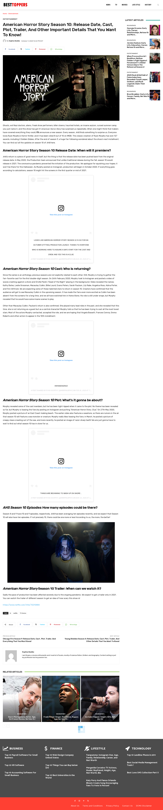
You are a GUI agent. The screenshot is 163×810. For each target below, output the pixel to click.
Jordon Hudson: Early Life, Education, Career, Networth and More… (137, 45)
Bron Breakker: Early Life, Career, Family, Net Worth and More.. (138, 96)
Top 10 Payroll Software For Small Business (21, 756)
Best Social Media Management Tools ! (142, 764)
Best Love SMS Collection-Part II (143, 772)
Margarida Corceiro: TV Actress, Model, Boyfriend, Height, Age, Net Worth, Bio (101, 770)
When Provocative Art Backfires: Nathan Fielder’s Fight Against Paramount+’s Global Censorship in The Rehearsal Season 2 (137, 61)
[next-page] (8, 725)
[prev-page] (4, 725)
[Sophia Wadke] (5, 40)
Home (5, 14)
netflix (15, 613)
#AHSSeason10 (61, 386)
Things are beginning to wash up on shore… (61, 493)
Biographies (21, 714)
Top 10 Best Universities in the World (60, 777)
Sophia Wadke (14, 41)
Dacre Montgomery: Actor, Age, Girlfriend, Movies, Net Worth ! (22, 718)
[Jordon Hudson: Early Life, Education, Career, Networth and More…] (155, 44)
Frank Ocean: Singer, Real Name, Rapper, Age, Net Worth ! (61, 718)
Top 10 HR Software (14, 765)
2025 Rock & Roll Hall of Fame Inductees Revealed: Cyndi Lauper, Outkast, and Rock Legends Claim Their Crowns (137, 80)
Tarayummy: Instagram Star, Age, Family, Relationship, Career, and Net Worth (102, 757)
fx (10, 613)
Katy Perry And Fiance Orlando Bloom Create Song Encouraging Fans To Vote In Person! (102, 783)
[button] (158, 5)
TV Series (23, 613)
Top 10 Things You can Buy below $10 (61, 766)
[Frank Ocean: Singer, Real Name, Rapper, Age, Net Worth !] (61, 699)
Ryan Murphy (52, 259)
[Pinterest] (84, 801)
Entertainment (13, 14)
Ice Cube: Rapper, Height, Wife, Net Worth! (100, 718)
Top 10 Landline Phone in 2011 (141, 755)
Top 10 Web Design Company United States (59, 756)
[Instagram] (79, 801)
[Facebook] (75, 801)
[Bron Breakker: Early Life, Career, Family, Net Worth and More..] (155, 95)
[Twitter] (88, 801)
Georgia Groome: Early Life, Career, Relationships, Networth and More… (138, 31)
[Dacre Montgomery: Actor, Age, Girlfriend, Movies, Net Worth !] (22, 699)
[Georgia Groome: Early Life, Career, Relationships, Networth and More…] (155, 30)
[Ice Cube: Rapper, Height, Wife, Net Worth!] (100, 699)
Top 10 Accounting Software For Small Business (20, 774)
